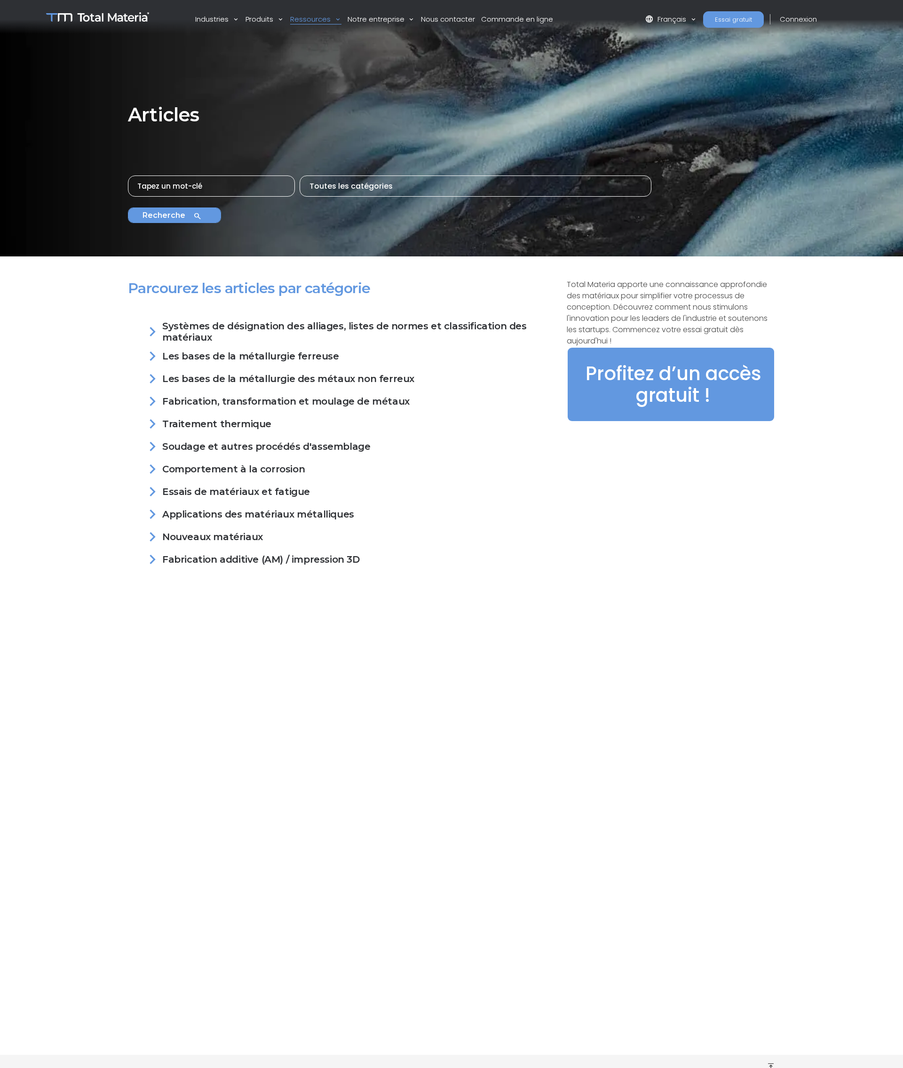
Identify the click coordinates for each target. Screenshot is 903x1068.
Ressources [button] (311, 19)
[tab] (341, 333)
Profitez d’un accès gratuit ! (673, 384)
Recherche (172, 216)
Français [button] (666, 19)
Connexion (798, 19)
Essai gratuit (733, 19)
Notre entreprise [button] (377, 19)
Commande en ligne (517, 19)
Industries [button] (212, 19)
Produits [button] (260, 19)
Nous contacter (448, 19)
